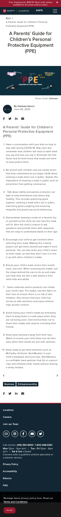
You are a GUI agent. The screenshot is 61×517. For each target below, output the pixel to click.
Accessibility (10, 471)
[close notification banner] (57, 2)
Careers (7, 417)
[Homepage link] (30, 11)
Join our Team (11, 424)
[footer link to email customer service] (6, 434)
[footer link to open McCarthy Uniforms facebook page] (23, 434)
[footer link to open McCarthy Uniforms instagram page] (15, 434)
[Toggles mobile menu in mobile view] (55, 11)
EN (37, 10)
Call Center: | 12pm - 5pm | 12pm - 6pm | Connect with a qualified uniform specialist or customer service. (28, 451)
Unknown (53, 98)
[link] (6, 434)
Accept (10, 510)
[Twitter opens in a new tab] (9, 119)
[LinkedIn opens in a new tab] (16, 119)
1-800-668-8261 (43, 445)
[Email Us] (22, 119)
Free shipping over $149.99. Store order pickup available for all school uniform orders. (30, 3)
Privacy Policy (10, 464)
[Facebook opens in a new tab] (4, 119)
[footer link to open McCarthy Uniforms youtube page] (32, 434)
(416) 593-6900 (25, 445)
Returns (7, 478)
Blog (8, 18)
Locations (8, 410)
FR (41, 10)
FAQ (5, 485)
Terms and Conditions (15, 501)
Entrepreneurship (27, 384)
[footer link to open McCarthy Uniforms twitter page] (40, 434)
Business (9, 384)
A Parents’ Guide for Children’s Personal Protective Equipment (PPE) (30, 42)
